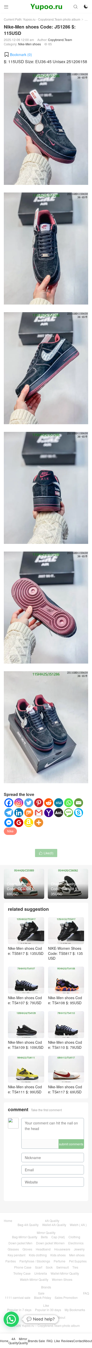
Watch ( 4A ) (78, 1224)
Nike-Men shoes (29, 44)
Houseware (62, 1249)
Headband (43, 1249)
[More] (38, 822)
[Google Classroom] (18, 822)
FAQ (86, 1293)
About (61, 1317)
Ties (75, 1267)
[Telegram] (8, 812)
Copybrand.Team (60, 39)
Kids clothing (38, 1255)
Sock (49, 1267)
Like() (46, 853)
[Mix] (28, 812)
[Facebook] (8, 802)
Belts (44, 1237)
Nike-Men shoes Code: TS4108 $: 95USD (65, 1000)
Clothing (74, 1237)
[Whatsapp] (68, 802)
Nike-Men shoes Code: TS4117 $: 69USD (65, 1089)
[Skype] (78, 812)
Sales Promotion (66, 1297)
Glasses (13, 1249)
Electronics (76, 1243)
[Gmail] (38, 812)
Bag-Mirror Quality (24, 1237)
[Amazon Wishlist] (28, 822)
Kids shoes (58, 1255)
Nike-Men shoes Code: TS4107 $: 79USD (25, 1000)
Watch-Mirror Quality (34, 1279)
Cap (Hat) (58, 1237)
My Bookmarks (75, 1310)
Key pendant (16, 1255)
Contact (48, 1317)
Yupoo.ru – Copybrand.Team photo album (51, 1325)
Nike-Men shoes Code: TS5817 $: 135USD (25, 951)
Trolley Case (22, 1273)
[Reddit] (48, 802)
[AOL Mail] (58, 812)
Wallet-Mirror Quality (65, 1273)
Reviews (33, 1317)
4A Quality (52, 1220)
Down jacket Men (20, 1243)
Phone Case (22, 1267)
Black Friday (42, 1297)
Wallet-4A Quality (54, 1224)
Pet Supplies (78, 1261)
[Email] (78, 802)
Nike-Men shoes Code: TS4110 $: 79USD (65, 1045)
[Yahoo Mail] (48, 812)
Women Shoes (62, 1279)
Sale (41, 1293)
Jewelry (79, 1249)
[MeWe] (58, 802)
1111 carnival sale (17, 1297)
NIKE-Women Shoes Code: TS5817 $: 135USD (65, 953)
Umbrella (40, 1273)
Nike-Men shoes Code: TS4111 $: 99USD (25, 1089)
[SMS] (68, 812)
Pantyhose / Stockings (34, 1261)
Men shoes (77, 1255)
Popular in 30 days (48, 1310)
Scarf (38, 1267)
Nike (10, 831)
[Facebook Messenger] (8, 822)
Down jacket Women (50, 1243)
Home (8, 1220)
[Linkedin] (18, 812)
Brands (46, 1287)
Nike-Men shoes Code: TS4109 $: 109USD (25, 1045)
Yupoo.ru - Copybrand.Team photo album (51, 19)
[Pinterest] (38, 802)
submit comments (71, 1144)
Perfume (59, 1261)
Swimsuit (62, 1267)
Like (46, 1305)
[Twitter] (28, 802)
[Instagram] (18, 802)
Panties (10, 1261)
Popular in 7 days (19, 1310)
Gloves (27, 1249)
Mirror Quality (46, 1232)
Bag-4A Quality (28, 1224)
